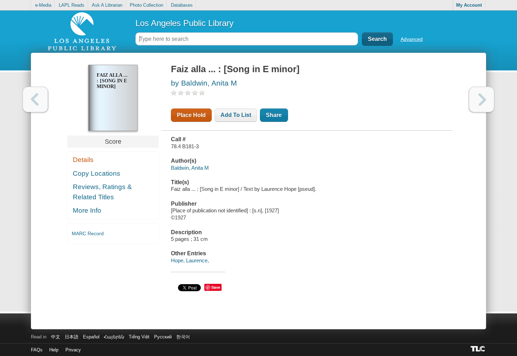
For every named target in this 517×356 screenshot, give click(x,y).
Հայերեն (114, 336)
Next (481, 99)
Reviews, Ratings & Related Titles (102, 192)
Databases (182, 5)
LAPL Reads (71, 5)
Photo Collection (146, 5)
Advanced (412, 39)
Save (215, 287)
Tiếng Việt (139, 336)
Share (274, 115)
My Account (469, 5)
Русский (163, 336)
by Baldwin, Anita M (204, 83)
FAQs (37, 349)
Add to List (236, 115)
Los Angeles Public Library (184, 23)
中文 (55, 336)
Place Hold (191, 115)
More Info (87, 210)
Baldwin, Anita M (190, 168)
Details (83, 159)
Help (53, 349)
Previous (35, 99)
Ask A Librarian (107, 5)
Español (91, 336)
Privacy (73, 349)
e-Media (43, 5)
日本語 (71, 336)
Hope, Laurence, (190, 260)
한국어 (183, 336)
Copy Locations (96, 173)
